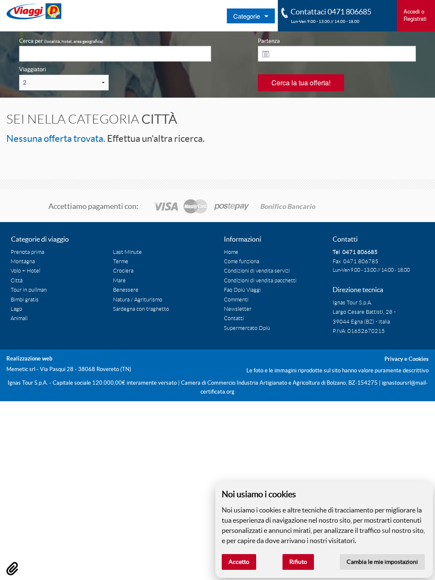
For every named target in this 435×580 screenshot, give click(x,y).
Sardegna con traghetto (141, 309)
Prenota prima (27, 252)
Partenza (269, 41)
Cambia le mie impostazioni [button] (382, 561)
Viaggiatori (32, 69)
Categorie (246, 15)
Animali (19, 318)
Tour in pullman (29, 290)
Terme (120, 262)
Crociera (123, 271)
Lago (16, 309)
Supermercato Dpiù (247, 328)
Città (17, 281)
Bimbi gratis (25, 300)
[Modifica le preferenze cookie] (12, 568)
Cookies (419, 359)
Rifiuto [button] (298, 561)
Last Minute (127, 252)
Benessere (125, 290)
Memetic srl (20, 369)
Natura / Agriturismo (137, 300)
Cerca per (61, 41)
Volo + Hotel (25, 271)
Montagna (23, 262)
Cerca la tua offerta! (300, 82)
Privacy (393, 359)
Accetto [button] (239, 561)
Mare (119, 281)
